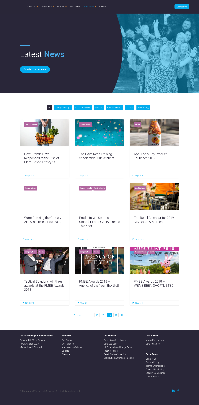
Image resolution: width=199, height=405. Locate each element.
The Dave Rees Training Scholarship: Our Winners (99, 148)
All (49, 107)
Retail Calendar (114, 107)
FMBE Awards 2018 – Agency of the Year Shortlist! (99, 276)
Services (60, 6)
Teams (129, 107)
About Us (31, 6)
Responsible (74, 6)
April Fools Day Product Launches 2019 (154, 148)
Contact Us (182, 6)
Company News (82, 107)
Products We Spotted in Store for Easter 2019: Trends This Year (99, 212)
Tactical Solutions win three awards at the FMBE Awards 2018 (44, 276)
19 (116, 315)
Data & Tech (46, 6)
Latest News (88, 6)
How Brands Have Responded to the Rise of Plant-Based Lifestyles (44, 148)
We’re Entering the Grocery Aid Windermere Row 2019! (44, 212)
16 (97, 315)
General (98, 107)
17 (103, 315)
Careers (102, 6)
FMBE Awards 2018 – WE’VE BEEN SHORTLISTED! (154, 276)
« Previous (77, 315)
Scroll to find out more (35, 69)
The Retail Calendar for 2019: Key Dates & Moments (154, 212)
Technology (143, 107)
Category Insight (63, 107)
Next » (123, 315)
